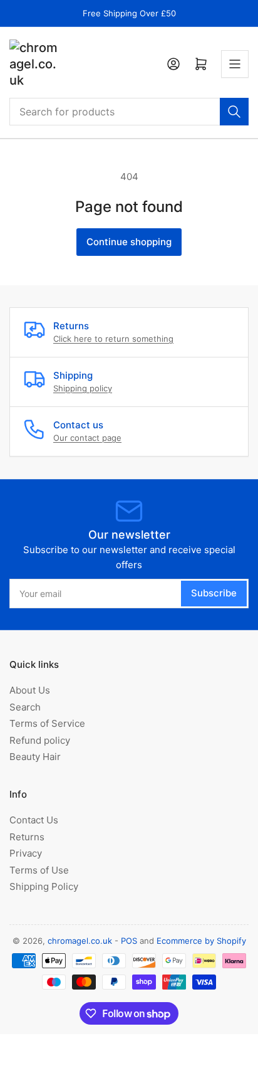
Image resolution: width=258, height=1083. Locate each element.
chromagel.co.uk (80, 941)
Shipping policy (82, 388)
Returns (26, 837)
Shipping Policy (43, 886)
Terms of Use (39, 870)
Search (25, 707)
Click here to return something (113, 339)
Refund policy (39, 740)
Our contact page (87, 438)
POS (129, 941)
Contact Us (33, 820)
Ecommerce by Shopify (201, 941)
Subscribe (214, 593)
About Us (29, 690)
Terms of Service (47, 723)
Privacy (25, 853)
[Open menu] (235, 64)
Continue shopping (129, 242)
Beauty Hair (35, 757)
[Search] (234, 111)
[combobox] (129, 111)
